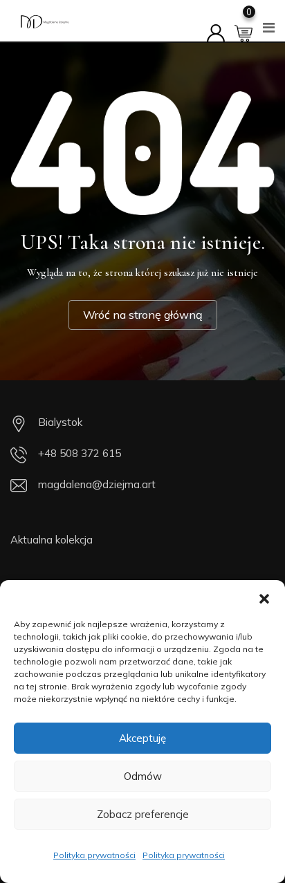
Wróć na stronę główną (143, 315)
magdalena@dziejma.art (97, 484)
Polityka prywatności (94, 855)
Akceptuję (142, 738)
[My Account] (215, 24)
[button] (264, 597)
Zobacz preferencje (143, 814)
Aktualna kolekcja (51, 539)
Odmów (143, 776)
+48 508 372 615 (79, 453)
